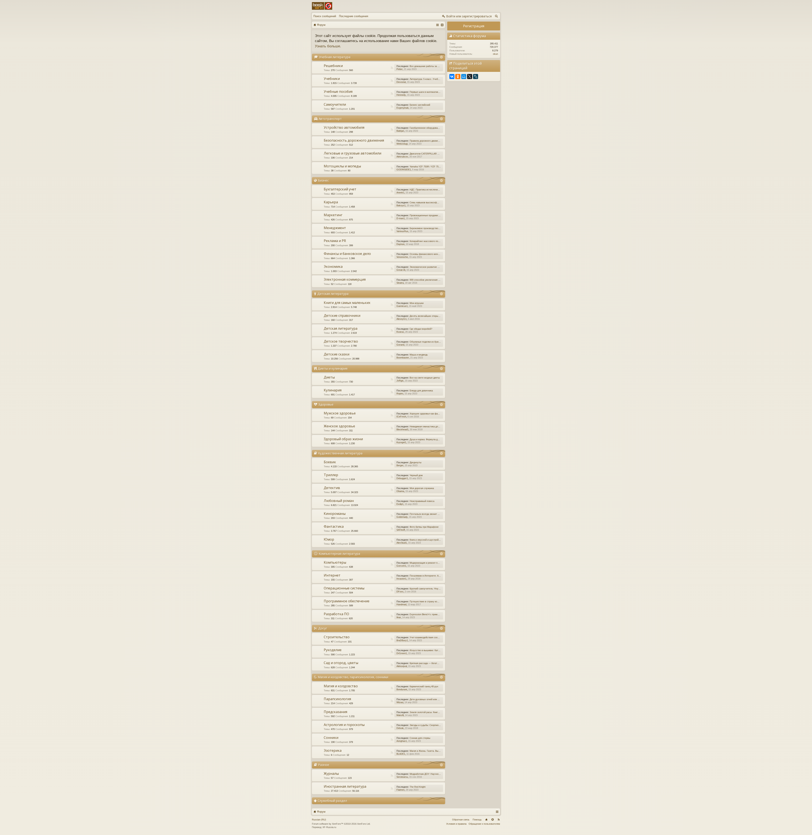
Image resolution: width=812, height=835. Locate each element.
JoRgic (400, 380)
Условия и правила (456, 824)
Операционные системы (344, 588)
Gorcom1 (401, 565)
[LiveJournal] (475, 76)
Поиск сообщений (324, 16)
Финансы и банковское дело (347, 253)
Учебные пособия (338, 91)
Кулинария (333, 390)
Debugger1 (402, 478)
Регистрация (473, 26)
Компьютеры (335, 562)
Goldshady (402, 517)
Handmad (401, 604)
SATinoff (400, 530)
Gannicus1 (402, 306)
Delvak (400, 728)
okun (495, 54)
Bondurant (401, 689)
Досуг (322, 628)
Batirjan (400, 131)
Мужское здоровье (340, 413)
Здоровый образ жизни (343, 439)
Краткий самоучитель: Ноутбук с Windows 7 (433, 588)
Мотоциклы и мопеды (342, 166)
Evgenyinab (402, 108)
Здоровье (325, 404)
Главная (486, 819)
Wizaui (399, 702)
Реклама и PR (335, 240)
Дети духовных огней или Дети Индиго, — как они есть (439, 699)
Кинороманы (335, 513)
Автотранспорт (330, 118)
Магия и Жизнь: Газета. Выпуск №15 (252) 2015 (435, 751)
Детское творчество (341, 341)
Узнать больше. (328, 46)
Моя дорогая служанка (422, 488)
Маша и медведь (419, 354)
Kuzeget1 (401, 442)
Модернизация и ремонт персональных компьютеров (438, 563)
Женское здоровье (339, 426)
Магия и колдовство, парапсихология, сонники (353, 677)
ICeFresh (401, 416)
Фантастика (334, 526)
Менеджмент (335, 227)
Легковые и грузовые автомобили (352, 153)
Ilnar (398, 617)
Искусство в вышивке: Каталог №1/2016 (431, 650)
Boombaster (402, 357)
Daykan (400, 244)
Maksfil (400, 715)
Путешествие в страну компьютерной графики (435, 601)
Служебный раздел (332, 800)
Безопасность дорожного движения (354, 140)
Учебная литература (334, 57)
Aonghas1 (401, 741)
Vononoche (402, 257)
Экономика (333, 266)
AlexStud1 (401, 542)
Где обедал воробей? (421, 329)
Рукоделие (333, 650)
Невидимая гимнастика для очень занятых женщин (437, 426)
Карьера (331, 202)
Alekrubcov (402, 156)
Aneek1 (400, 192)
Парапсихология (337, 699)
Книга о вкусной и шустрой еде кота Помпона (434, 539)
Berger (399, 465)
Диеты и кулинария (332, 368)
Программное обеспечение (346, 601)
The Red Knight (417, 787)
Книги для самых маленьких (347, 302)
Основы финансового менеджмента (429, 254)
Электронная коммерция (345, 279)
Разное (323, 765)
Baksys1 (401, 205)
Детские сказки (336, 354)
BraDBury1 (402, 640)
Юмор (329, 539)
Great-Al (400, 270)
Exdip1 (399, 504)
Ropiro (399, 393)
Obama (400, 491)
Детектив (332, 487)
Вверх (492, 819)
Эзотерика (333, 750)
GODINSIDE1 (403, 169)
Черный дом (416, 475)
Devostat (401, 82)
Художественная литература (340, 453)
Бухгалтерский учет (340, 189)
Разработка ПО (336, 614)
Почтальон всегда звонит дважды (428, 514)
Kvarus (400, 332)
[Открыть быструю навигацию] (437, 24)
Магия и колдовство (341, 686)
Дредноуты (415, 462)
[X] (469, 76)
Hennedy (401, 95)
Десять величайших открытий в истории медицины (437, 316)
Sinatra (400, 283)
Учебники (332, 78)
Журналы (331, 773)
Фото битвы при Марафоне (424, 527)
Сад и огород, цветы (341, 662)
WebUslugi (401, 143)
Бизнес (323, 180)
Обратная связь (460, 819)
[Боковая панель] (442, 24)
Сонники (331, 737)
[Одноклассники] (457, 76)
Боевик (330, 462)
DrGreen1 (401, 653)
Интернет (332, 575)
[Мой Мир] (463, 76)
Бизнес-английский (420, 105)
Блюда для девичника (421, 390)
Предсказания (335, 711)
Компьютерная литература (339, 553)
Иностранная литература (345, 786)
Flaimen (400, 790)
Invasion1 (401, 578)
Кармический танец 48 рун (424, 686)
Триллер (331, 475)
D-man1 (400, 218)
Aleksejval (401, 666)
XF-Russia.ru (329, 827)
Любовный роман (339, 500)
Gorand (400, 344)
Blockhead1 (402, 429)
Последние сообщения (353, 16)
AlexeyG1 (401, 319)
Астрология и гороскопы (344, 724)
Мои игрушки (417, 303)
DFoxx (399, 591)
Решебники (333, 65)
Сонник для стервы (420, 738)
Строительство (337, 637)
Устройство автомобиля (344, 127)
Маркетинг (333, 215)
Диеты (329, 377)
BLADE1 (400, 754)
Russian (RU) (319, 819)
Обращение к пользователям (484, 824)
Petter (399, 69)
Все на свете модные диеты (425, 377)
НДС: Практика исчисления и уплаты (429, 189)
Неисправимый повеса (422, 501)
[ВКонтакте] (451, 76)
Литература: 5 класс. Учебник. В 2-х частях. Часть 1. (438, 79)
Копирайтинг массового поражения (428, 241)
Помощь (477, 819)
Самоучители (335, 104)
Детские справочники (342, 315)
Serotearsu (402, 777)
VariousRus (402, 231)
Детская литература (332, 293)
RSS (392, 68)
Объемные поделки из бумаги (426, 341)
